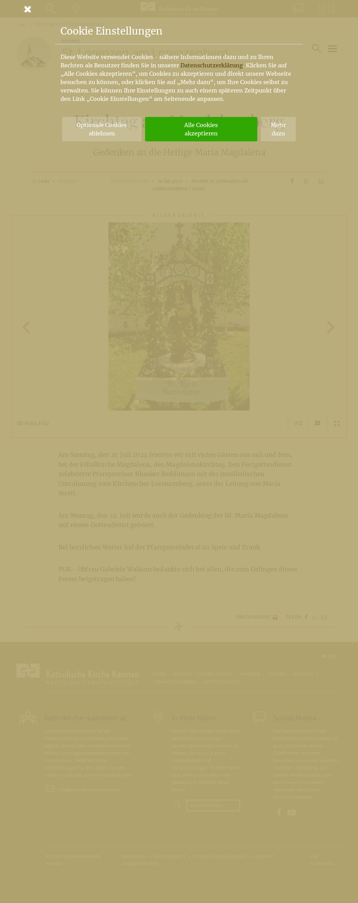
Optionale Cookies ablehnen (102, 129)
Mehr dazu (278, 129)
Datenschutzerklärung (211, 65)
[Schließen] (179, 9)
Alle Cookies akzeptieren (201, 129)
